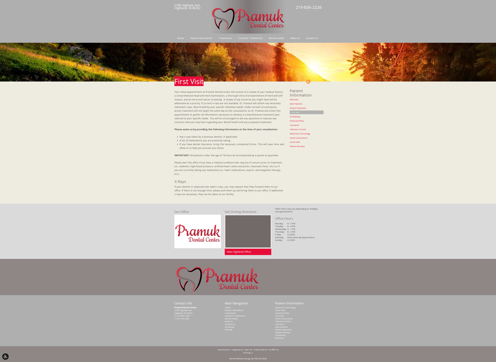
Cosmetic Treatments (250, 38)
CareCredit (295, 142)
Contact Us (312, 38)
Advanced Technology (300, 133)
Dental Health (276, 38)
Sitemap (229, 329)
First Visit (295, 112)
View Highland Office (239, 251)
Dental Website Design (240, 358)
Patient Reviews (297, 146)
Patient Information (201, 38)
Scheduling (295, 116)
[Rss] (308, 82)
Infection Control (298, 129)
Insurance (294, 125)
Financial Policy (297, 121)
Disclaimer (230, 327)
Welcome (294, 99)
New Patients (296, 103)
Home (180, 38)
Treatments (225, 38)
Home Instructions (298, 138)
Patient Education (298, 108)
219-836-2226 (309, 7)
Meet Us (295, 38)
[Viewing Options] (5, 356)
